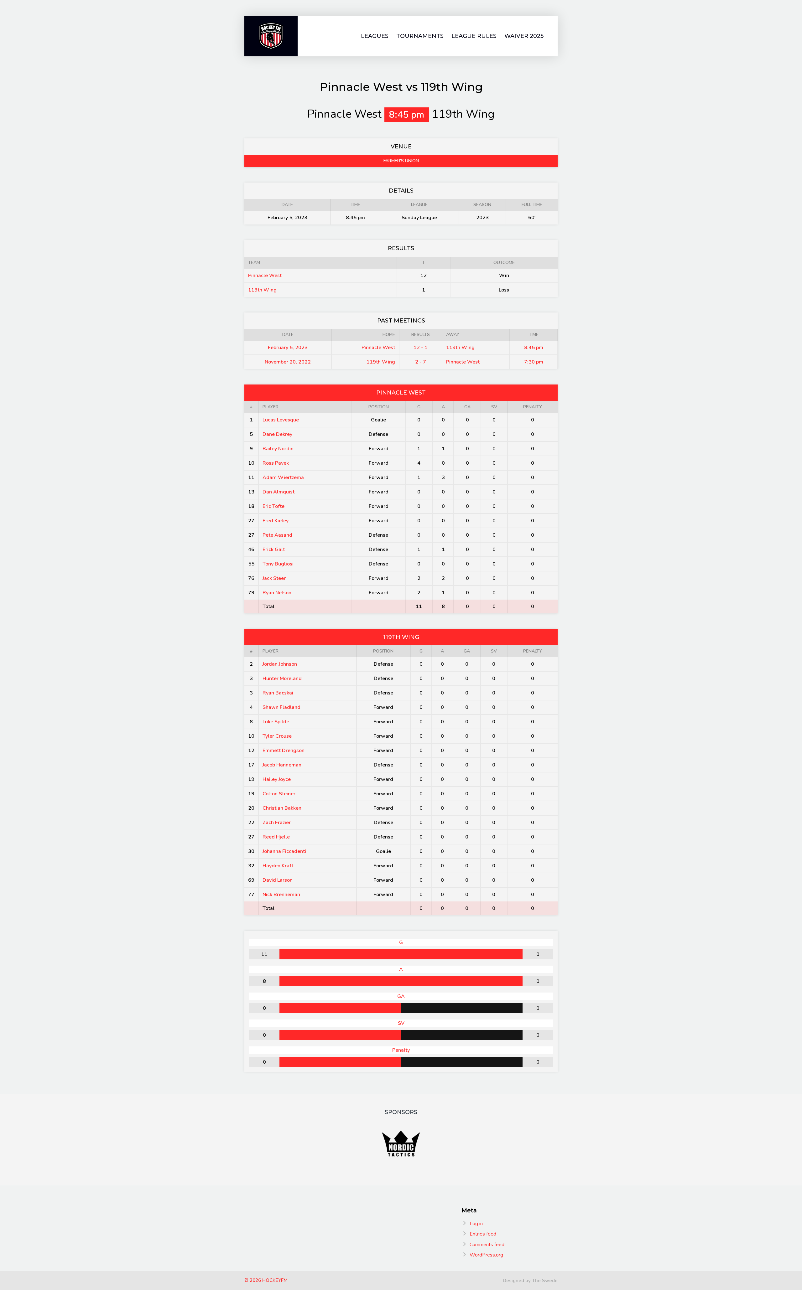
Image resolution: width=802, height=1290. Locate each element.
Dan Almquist (278, 491)
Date (288, 335)
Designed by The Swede (530, 1280)
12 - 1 (421, 347)
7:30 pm (533, 362)
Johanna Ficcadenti (284, 851)
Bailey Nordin (278, 448)
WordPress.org (486, 1254)
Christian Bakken (282, 808)
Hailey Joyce (277, 779)
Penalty (532, 407)
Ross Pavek (276, 463)
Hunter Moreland (282, 678)
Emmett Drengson (284, 750)
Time (534, 335)
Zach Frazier (277, 822)
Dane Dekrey (277, 434)
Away (452, 335)
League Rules (474, 36)
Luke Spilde (276, 721)
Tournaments (420, 36)
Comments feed (487, 1244)
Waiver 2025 (524, 36)
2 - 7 (420, 362)
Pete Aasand (277, 535)
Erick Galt (274, 549)
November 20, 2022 (288, 362)
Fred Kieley (276, 520)
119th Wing (262, 289)
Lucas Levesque (281, 419)
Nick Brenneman (281, 894)
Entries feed (483, 1234)
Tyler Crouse (277, 736)
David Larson (278, 880)
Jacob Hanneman (282, 764)
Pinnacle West (265, 275)
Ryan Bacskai (278, 692)
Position (378, 407)
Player (271, 407)
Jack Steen (275, 578)
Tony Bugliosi (278, 563)
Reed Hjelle (276, 836)
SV (494, 407)
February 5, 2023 (288, 347)
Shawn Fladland (281, 707)
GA (467, 407)
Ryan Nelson (277, 592)
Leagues (374, 36)
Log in (476, 1223)
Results (420, 335)
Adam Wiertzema (283, 477)
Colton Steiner (279, 793)
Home (389, 335)
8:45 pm (533, 347)
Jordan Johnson (280, 664)
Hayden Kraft (278, 865)
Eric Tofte (273, 506)
